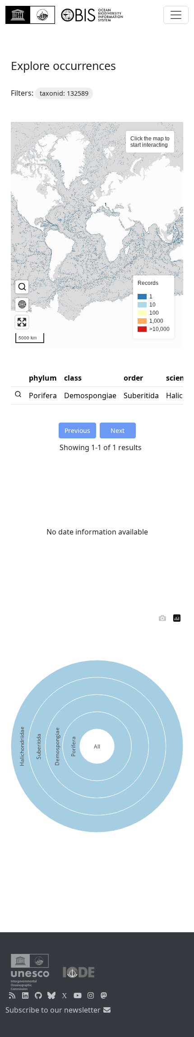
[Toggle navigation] (176, 15)
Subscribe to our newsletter (53, 1010)
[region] (97, 235)
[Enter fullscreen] (21, 322)
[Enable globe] (21, 304)
